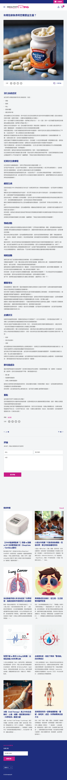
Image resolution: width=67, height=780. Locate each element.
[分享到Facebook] (11, 83)
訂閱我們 (59, 1)
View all (61, 508)
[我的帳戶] (58, 7)
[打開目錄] (4, 7)
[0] (62, 7)
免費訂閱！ (9, 758)
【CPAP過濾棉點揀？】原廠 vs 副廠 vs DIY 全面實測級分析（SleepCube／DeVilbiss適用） (17, 545)
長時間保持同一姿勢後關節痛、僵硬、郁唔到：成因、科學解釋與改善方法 (49, 714)
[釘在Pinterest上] (14, 83)
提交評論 (12, 474)
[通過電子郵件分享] (21, 83)
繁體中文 (6, 767)
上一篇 (7, 431)
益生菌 (9, 417)
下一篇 (59, 431)
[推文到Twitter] (18, 83)
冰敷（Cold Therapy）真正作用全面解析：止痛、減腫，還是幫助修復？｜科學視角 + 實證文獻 (17, 714)
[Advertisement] (33, 494)
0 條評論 (59, 83)
